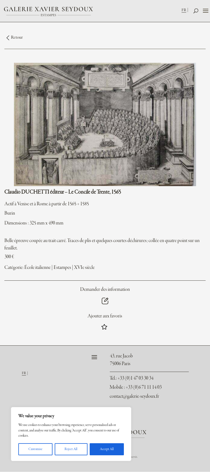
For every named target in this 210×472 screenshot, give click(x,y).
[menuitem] (185, 10)
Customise (35, 449)
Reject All (71, 449)
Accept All (107, 449)
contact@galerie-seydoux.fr (134, 396)
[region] (71, 434)
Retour (17, 37)
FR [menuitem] (184, 10)
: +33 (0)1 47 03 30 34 (131, 378)
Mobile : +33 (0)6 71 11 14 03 (136, 387)
